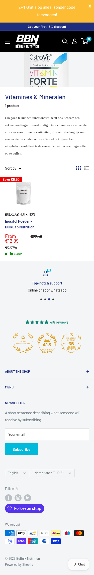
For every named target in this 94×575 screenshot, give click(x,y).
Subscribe (22, 449)
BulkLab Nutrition (20, 214)
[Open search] (65, 41)
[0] (85, 41)
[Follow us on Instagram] (18, 497)
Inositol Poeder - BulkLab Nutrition (19, 224)
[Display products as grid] (78, 168)
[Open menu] (7, 42)
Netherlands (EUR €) (49, 473)
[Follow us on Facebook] (8, 497)
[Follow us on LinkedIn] (27, 497)
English (13, 473)
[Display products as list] (86, 168)
